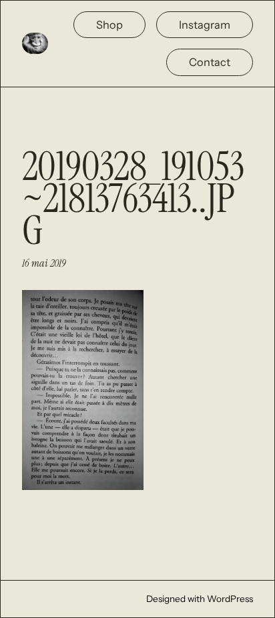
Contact (209, 62)
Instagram (204, 24)
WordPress (230, 598)
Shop (109, 24)
